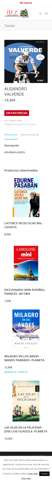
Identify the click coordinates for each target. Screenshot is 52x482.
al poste (18, 124)
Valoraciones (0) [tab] (30, 134)
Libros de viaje (29, 124)
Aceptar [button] (44, 473)
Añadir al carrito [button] (16, 372)
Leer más (33, 473)
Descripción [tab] (11, 134)
